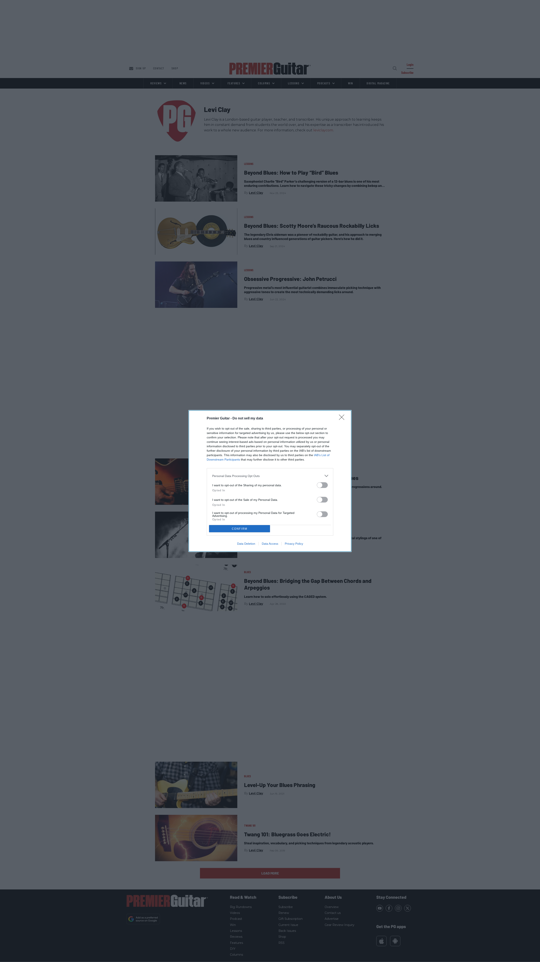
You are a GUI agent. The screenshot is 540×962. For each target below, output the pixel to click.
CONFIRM (239, 528)
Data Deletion (246, 543)
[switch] (322, 485)
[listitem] (270, 476)
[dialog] (270, 481)
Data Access (270, 543)
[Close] (343, 419)
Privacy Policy (294, 543)
